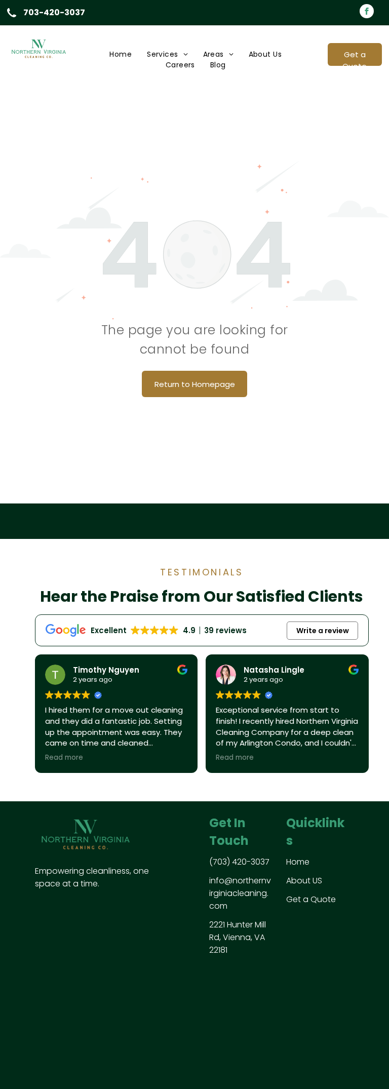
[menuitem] (120, 54)
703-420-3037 (54, 12)
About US (304, 880)
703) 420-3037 (241, 862)
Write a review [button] (322, 631)
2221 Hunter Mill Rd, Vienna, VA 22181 (237, 937)
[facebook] (367, 12)
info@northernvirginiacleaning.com (240, 893)
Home (297, 862)
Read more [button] (64, 757)
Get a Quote (311, 899)
